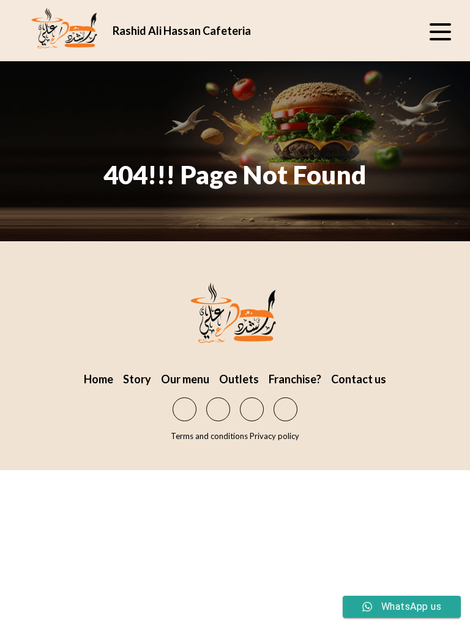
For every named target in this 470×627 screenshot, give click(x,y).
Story (137, 379)
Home (98, 379)
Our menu (185, 379)
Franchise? (295, 379)
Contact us (358, 379)
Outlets (239, 379)
